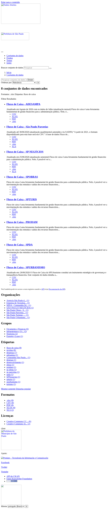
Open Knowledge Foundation (19, 479)
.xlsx (14, 121)
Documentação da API (57, 289)
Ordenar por (6, 82)
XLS (14, 146)
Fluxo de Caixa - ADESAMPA (23, 104)
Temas (9, 60)
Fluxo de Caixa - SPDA (19, 244)
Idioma (4, 506)
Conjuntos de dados (14, 55)
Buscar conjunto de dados (12, 67)
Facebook (5, 462)
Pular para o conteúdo (10, 2)
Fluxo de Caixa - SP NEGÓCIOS (24, 151)
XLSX (15, 116)
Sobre (9, 63)
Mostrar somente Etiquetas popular (16, 389)
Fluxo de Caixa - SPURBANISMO (25, 267)
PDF (14, 119)
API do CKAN (13, 476)
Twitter (4, 467)
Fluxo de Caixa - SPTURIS (21, 199)
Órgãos (9, 58)
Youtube (4, 472)
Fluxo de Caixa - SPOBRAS (22, 176)
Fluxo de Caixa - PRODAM (21, 222)
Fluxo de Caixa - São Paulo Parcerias (27, 126)
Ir (38, 83)
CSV (14, 114)
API (42, 289)
